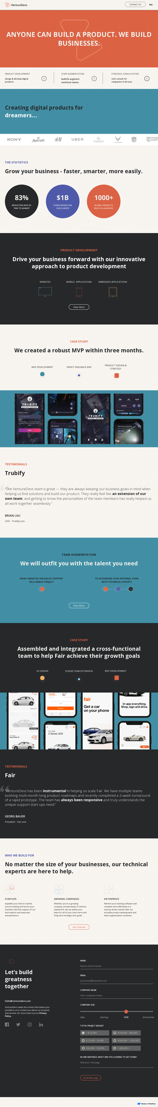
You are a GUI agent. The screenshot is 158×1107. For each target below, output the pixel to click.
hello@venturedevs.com (18, 1000)
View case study (78, 417)
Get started (79, 927)
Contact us (135, 4)
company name (88, 990)
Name (83, 960)
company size (87, 1005)
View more (79, 307)
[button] (151, 5)
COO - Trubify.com (15, 521)
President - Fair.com (15, 821)
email (83, 975)
